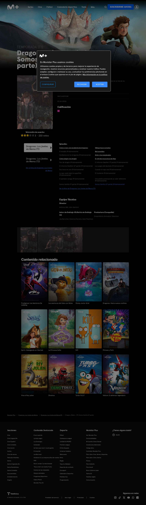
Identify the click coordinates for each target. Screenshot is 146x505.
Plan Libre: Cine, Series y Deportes (96, 454)
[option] (29, 239)
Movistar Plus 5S (38, 483)
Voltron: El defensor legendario (114, 395)
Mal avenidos (99, 151)
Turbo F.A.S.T (80, 395)
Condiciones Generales (93, 445)
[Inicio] (13, 6)
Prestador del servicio (52, 497)
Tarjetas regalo (90, 477)
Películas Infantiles (13, 457)
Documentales (11, 473)
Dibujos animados (39, 473)
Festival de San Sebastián (41, 470)
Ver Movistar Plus (91, 435)
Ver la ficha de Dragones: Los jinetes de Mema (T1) (77, 188)
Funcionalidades (91, 438)
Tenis (84, 7)
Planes (88, 461)
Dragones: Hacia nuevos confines (115, 303)
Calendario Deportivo (66, 473)
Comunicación (90, 480)
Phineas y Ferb (108, 350)
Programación (64, 480)
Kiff (77, 350)
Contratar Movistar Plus (93, 451)
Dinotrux (51, 395)
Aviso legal (68, 497)
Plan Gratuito (90, 464)
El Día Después (64, 448)
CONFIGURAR (48, 84)
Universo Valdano (65, 451)
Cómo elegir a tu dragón (68, 159)
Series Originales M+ (13, 464)
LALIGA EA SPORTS (65, 441)
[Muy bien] (33, 135)
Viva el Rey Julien (27, 395)
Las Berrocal (37, 454)
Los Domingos (38, 441)
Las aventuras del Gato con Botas (60, 303)
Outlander (37, 445)
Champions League (66, 438)
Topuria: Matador (65, 464)
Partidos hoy (64, 477)
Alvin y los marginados (103, 155)
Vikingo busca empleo (103, 148)
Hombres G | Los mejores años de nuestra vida (46, 459)
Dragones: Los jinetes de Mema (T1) (37, 147)
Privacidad (80, 497)
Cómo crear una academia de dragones (73, 148)
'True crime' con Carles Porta (43, 467)
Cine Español (11, 441)
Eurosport (63, 470)
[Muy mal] (22, 135)
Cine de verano (12, 454)
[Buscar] (105, 7)
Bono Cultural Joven (92, 470)
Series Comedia (12, 470)
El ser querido (38, 435)
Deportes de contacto (66, 467)
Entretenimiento (12, 477)
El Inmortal (37, 451)
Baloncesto (63, 454)
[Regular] (27, 135)
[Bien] (30, 135)
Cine (40, 7)
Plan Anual (89, 467)
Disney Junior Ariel (82, 303)
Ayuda (118, 435)
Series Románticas (13, 467)
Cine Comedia (11, 445)
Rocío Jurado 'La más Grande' (43, 463)
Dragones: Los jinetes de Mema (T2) (37, 160)
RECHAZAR (82, 84)
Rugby (62, 461)
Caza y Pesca (38, 479)
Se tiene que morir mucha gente (44, 448)
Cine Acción (11, 448)
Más (93, 7)
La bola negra (38, 438)
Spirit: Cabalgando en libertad (32, 350)
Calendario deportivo (67, 7)
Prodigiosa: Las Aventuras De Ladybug (31, 304)
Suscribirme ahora (120, 7)
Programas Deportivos (40, 476)
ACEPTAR (100, 84)
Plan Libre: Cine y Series (93, 457)
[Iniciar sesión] (137, 7)
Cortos (9, 451)
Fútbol (50, 7)
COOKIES (92, 497)
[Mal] (25, 135)
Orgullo (9, 480)
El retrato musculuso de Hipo (105, 159)
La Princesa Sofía (54, 350)
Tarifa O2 (89, 473)
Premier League (65, 445)
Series (30, 7)
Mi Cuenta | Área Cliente (93, 441)
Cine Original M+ (12, 438)
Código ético (90, 448)
